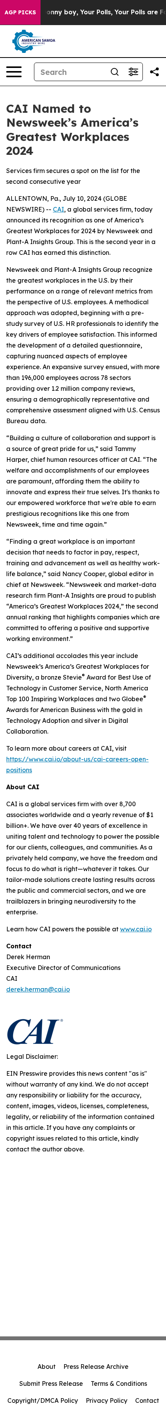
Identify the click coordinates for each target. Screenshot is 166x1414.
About (46, 1366)
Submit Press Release (51, 1383)
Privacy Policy (106, 1400)
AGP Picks (20, 12)
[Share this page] (154, 72)
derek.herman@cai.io (38, 989)
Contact (147, 1400)
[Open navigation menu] (14, 72)
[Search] (114, 72)
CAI (58, 209)
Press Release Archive (96, 1366)
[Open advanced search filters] (133, 72)
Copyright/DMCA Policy (42, 1400)
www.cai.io (136, 929)
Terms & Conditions (119, 1383)
